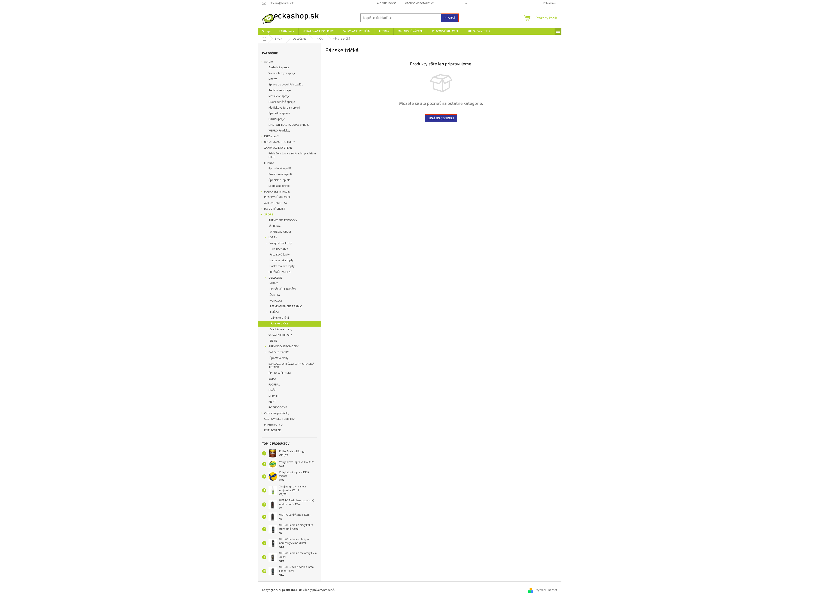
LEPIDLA (269, 163)
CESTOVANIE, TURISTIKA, (280, 419)
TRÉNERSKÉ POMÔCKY (283, 220)
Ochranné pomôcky (276, 413)
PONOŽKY (276, 301)
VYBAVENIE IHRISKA (280, 335)
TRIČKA (274, 312)
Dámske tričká (280, 318)
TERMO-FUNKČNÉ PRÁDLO (286, 306)
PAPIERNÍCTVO (273, 425)
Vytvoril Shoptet (546, 590)
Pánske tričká (279, 323)
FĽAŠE (272, 390)
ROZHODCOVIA (278, 407)
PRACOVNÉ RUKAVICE (277, 197)
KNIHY (272, 402)
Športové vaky (279, 358)
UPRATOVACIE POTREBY (279, 142)
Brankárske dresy (281, 329)
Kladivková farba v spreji (284, 108)
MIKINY (274, 283)
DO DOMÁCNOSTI (275, 209)
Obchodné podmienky (419, 3)
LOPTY (273, 237)
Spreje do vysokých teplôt (286, 84)
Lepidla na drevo (279, 186)
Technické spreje (280, 90)
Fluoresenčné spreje (282, 102)
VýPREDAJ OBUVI (280, 232)
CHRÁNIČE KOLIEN (280, 272)
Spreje (268, 62)
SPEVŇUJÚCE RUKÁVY (283, 289)
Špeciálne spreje (279, 113)
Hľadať (450, 17)
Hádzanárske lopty (282, 260)
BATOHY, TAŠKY (279, 352)
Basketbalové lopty (282, 266)
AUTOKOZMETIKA (275, 203)
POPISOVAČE (272, 430)
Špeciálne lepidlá (279, 180)
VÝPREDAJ (275, 226)
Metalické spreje (279, 96)
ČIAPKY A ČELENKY (280, 373)
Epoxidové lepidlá (280, 168)
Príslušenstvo (279, 249)
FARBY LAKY (271, 136)
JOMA (272, 379)
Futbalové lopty (280, 254)
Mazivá (273, 79)
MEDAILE (274, 396)
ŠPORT (268, 214)
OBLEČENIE (275, 278)
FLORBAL (274, 384)
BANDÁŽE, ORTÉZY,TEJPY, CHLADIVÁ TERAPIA (291, 366)
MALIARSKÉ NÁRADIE (277, 192)
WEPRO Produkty (279, 130)
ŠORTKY (275, 295)
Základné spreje (279, 67)
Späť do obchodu (441, 118)
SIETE (273, 341)
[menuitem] (266, 31)
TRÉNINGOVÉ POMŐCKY (283, 346)
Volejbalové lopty (281, 243)
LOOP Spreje (277, 119)
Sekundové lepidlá (280, 174)
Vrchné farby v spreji (282, 73)
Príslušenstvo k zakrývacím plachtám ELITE (292, 155)
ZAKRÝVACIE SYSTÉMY (278, 148)
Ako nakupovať (386, 3)
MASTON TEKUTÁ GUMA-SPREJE (289, 125)
